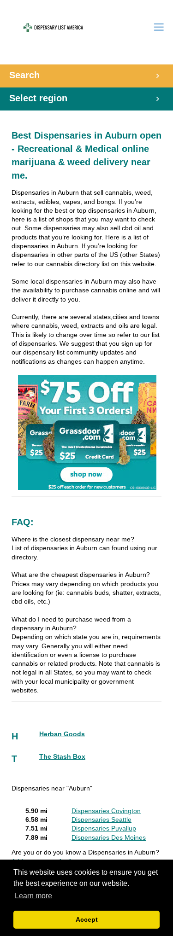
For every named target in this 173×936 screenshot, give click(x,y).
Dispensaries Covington (106, 811)
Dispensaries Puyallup (104, 828)
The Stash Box (62, 756)
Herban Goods (62, 734)
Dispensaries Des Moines (109, 837)
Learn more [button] (33, 896)
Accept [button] (87, 919)
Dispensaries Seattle (101, 819)
